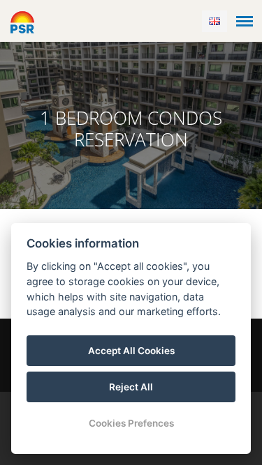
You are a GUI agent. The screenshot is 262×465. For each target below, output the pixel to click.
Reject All (131, 386)
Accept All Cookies (131, 350)
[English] (214, 21)
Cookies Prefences (131, 423)
